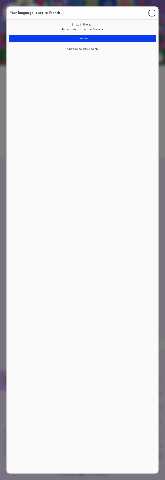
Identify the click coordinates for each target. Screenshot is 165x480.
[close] (152, 13)
